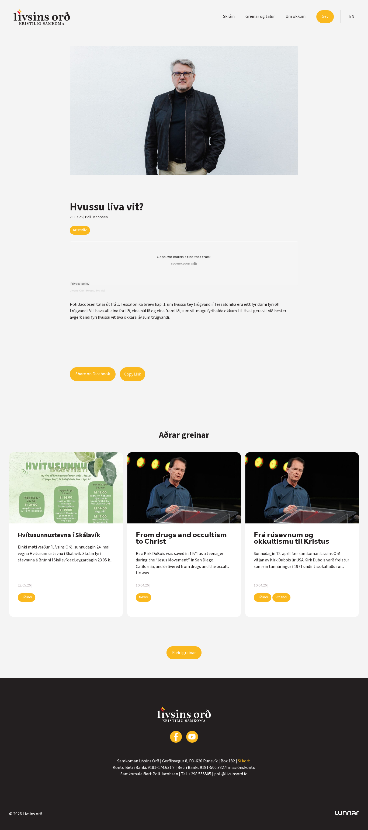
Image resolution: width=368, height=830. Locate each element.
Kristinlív (80, 230)
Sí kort (244, 761)
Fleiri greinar (184, 653)
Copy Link (132, 374)
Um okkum (295, 16)
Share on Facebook (92, 374)
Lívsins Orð (77, 290)
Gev (325, 16)
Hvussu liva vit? (95, 290)
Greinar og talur (260, 16)
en (352, 16)
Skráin (229, 16)
